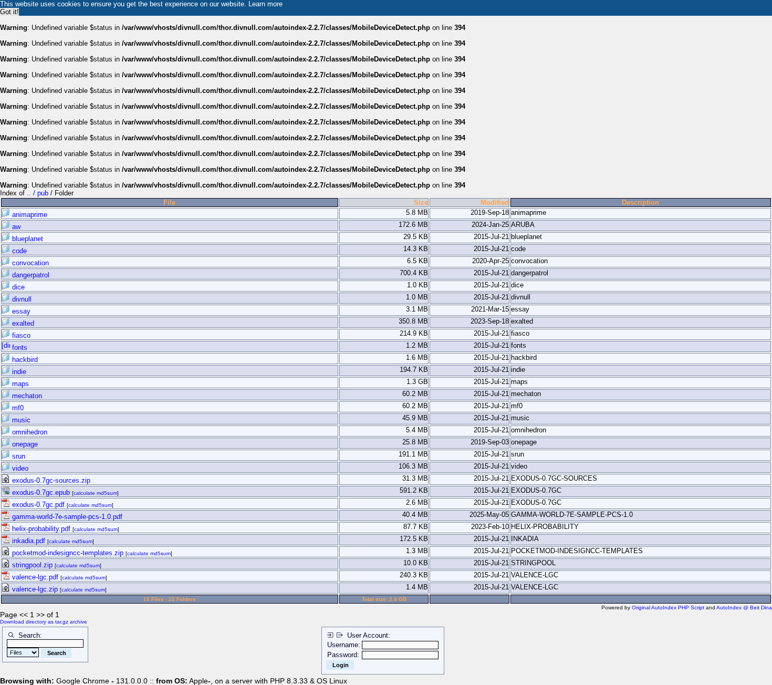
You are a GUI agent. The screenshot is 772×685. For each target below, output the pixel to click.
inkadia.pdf (28, 541)
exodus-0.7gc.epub (41, 492)
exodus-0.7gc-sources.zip (50, 480)
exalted (22, 323)
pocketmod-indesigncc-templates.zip (68, 553)
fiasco (20, 335)
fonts (18, 347)
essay (20, 311)
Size (421, 202)
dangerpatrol (29, 275)
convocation (29, 263)
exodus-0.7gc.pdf (38, 504)
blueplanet (26, 239)
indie (18, 372)
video (19, 468)
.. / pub (38, 193)
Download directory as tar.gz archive (43, 622)
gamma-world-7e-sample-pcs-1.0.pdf (66, 517)
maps (19, 384)
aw (15, 227)
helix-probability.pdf (41, 529)
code (18, 251)
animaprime (28, 215)
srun (17, 456)
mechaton (26, 396)
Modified (495, 202)
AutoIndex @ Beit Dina (744, 607)
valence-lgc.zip (35, 589)
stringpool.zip (32, 565)
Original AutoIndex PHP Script (668, 607)
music (20, 420)
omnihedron (28, 432)
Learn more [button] (265, 4)
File (169, 202)
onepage (24, 444)
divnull (21, 299)
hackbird (24, 360)
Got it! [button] (9, 12)
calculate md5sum (95, 493)
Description (640, 202)
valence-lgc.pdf (35, 577)
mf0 (17, 408)
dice (17, 287)
